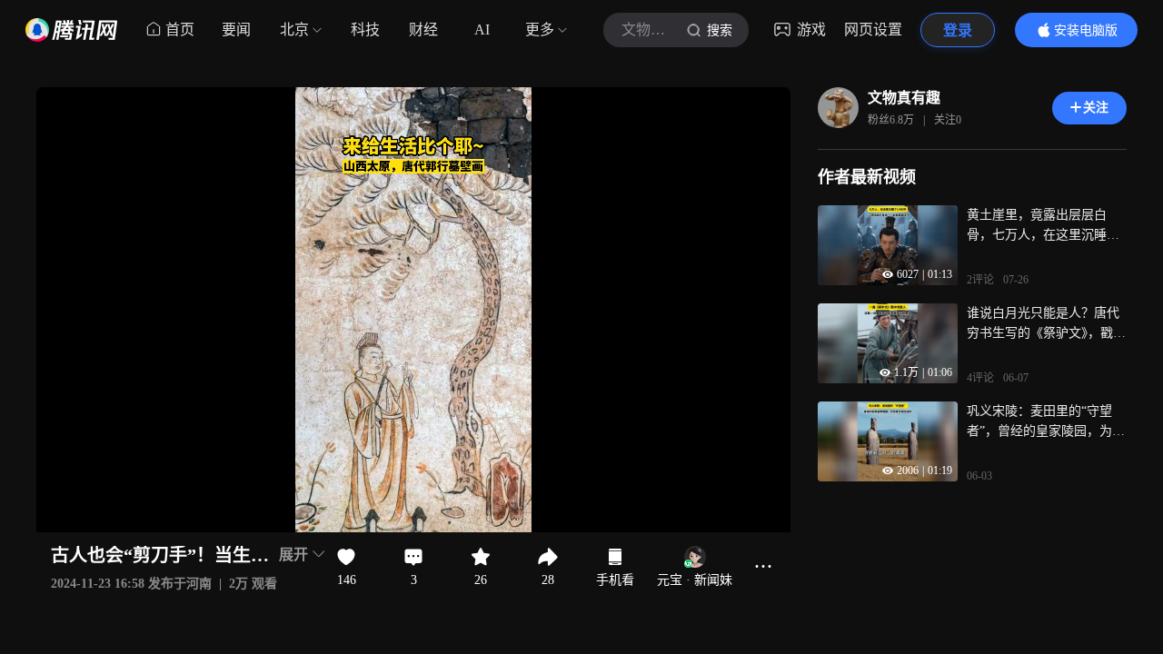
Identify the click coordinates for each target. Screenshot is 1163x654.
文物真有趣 (904, 97)
